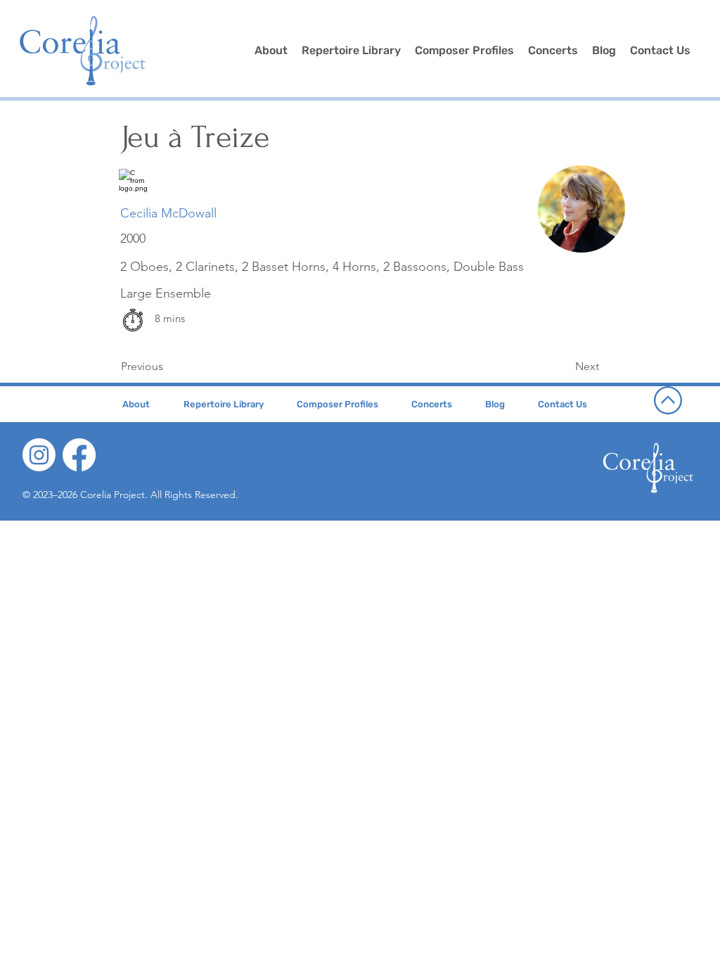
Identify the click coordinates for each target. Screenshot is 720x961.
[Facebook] (79, 454)
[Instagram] (39, 454)
